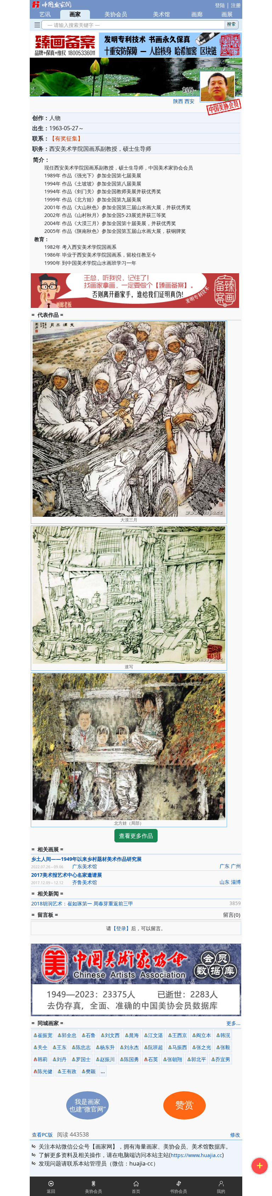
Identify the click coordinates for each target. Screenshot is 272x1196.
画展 (227, 14)
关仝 (42, 1047)
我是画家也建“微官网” (87, 1105)
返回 (51, 1191)
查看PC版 (42, 1134)
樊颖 (91, 1071)
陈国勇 (131, 1059)
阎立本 (203, 1035)
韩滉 (225, 1035)
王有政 (69, 1071)
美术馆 (161, 14)
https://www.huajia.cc (196, 1155)
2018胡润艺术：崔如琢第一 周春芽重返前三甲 (82, 903)
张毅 (225, 1047)
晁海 (134, 1035)
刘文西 (112, 1035)
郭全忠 (69, 1035)
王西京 (179, 1035)
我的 (221, 1191)
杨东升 (107, 1047)
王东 (62, 1047)
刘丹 (62, 1059)
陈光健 (45, 1071)
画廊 (197, 14)
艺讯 (45, 14)
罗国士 (83, 1059)
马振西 (179, 1047)
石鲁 (91, 1035)
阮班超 (155, 1047)
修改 (235, 1134)
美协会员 (115, 14)
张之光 (203, 1047)
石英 (153, 1059)
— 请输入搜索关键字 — (72, 25)
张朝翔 (174, 1059)
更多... (233, 1023)
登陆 (220, 5)
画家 (75, 14)
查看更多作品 (136, 836)
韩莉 (42, 1059)
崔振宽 (45, 1035)
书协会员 (178, 1191)
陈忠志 (83, 1047)
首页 (136, 1191)
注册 (236, 5)
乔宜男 (222, 1059)
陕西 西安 (183, 101)
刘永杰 (131, 1047)
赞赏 (184, 1105)
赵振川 (107, 1059)
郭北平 (198, 1059)
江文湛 (155, 1035)
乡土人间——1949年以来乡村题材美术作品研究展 (86, 858)
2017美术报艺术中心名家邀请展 (66, 874)
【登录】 (121, 928)
